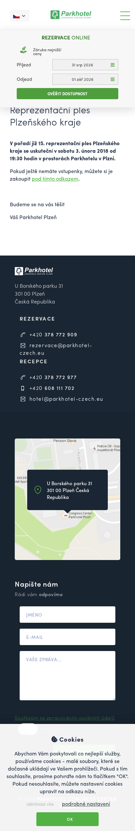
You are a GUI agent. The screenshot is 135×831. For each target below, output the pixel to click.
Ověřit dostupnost (67, 94)
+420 (52, 334)
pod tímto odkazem (55, 178)
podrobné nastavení (86, 803)
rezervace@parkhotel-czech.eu (56, 348)
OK (69, 819)
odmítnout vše (39, 804)
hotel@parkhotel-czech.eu (66, 398)
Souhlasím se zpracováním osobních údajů (64, 717)
